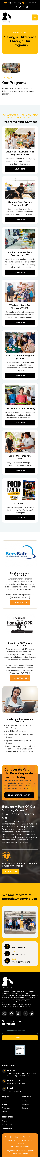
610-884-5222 (19, 954)
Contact (5, 1111)
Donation (25, 1104)
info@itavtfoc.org (21, 962)
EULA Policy (12, 1140)
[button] (35, 17)
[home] (6, 17)
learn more (20, 169)
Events (24, 1101)
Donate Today (11, 871)
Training (5, 1121)
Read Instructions (20, 602)
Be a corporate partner (19, 795)
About (4, 1104)
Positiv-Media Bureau (20, 1153)
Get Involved (26, 1108)
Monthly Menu (7, 1125)
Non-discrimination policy (20, 1146)
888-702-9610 (18, 947)
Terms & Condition (12, 1137)
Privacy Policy (28, 1137)
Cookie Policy (19, 1143)
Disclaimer (25, 1140)
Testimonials (7, 1128)
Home (4, 1101)
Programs (6, 1108)
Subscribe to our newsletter (13, 1022)
